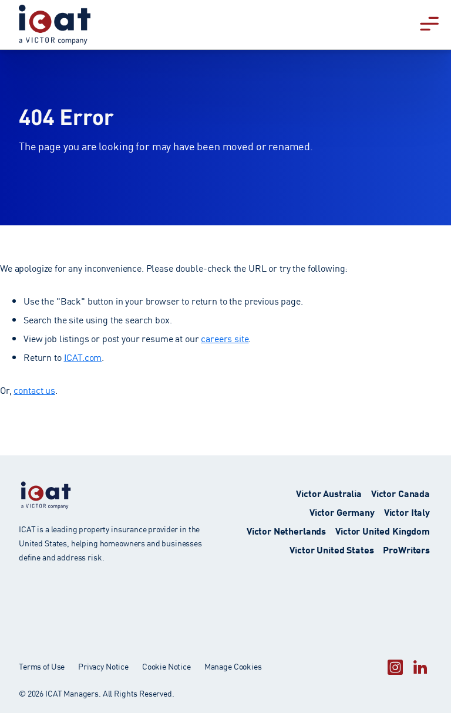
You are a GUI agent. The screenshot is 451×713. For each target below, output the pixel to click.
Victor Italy (407, 511)
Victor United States (331, 549)
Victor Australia (329, 492)
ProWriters (406, 549)
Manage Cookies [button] (233, 666)
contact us (34, 390)
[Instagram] (395, 666)
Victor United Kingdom (382, 530)
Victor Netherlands (286, 530)
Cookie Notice (166, 666)
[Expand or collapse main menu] (429, 22)
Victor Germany (342, 511)
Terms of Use (42, 666)
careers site (224, 338)
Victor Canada (400, 492)
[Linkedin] (420, 666)
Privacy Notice (103, 666)
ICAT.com (83, 357)
